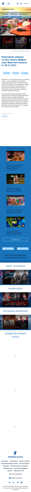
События (9, 470)
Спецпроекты (13, 461)
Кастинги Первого (24, 463)
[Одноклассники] (15, 73)
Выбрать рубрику (16, 17)
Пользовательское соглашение (19, 466)
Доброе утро (8, 9)
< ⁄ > (23, 73)
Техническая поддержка (21, 468)
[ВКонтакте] (6, 73)
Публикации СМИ (19, 470)
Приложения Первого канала (9, 463)
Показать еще (15, 239)
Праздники (4, 116)
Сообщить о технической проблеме (20, 51)
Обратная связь (7, 468)
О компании (4, 461)
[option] (7, 42)
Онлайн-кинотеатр (24, 461)
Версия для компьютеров (15, 474)
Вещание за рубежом (16, 478)
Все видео (6, 466)
